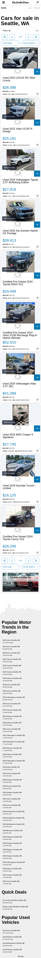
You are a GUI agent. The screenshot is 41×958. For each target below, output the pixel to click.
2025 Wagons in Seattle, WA (12, 851)
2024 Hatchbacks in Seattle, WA (13, 813)
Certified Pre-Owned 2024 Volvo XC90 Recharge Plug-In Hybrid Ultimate (20, 335)
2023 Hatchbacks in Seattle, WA (13, 743)
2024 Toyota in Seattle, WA (12, 660)
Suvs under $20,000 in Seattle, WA (14, 901)
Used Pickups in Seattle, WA (12, 951)
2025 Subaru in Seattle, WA (12, 724)
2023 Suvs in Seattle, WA (11, 654)
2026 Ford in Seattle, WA (11, 882)
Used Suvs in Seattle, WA (11, 932)
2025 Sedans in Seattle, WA (12, 717)
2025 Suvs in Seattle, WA (11, 641)
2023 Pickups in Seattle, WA (12, 838)
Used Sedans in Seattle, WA (12, 938)
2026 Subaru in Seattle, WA (12, 870)
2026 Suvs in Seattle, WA (11, 686)
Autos (3, 7)
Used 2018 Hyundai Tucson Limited (18, 487)
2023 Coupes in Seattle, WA (12, 876)
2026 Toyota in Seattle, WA (12, 673)
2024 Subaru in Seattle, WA (12, 756)
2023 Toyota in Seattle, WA (12, 711)
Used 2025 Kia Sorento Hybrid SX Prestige (20, 232)
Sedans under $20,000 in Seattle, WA (15, 908)
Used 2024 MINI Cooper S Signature (18, 436)
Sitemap (21, 956)
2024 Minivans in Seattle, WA (13, 832)
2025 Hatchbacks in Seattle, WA (13, 819)
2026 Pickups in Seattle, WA (12, 857)
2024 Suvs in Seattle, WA (11, 648)
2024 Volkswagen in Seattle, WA (14, 762)
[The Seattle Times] (20, 2)
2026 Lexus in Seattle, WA (11, 806)
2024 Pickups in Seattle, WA (12, 781)
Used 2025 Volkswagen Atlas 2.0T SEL (19, 385)
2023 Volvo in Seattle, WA (11, 775)
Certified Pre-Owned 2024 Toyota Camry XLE (18, 537)
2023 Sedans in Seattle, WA (12, 749)
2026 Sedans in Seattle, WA (12, 794)
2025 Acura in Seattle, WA (12, 787)
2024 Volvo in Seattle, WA (11, 800)
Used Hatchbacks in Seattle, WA (13, 944)
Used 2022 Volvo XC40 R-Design (18, 130)
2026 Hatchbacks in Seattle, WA (13, 825)
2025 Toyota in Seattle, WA (12, 667)
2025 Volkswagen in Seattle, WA (14, 698)
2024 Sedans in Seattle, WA (12, 679)
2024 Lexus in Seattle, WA (11, 705)
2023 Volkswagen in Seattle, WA (14, 737)
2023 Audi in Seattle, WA (11, 768)
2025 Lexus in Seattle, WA (11, 730)
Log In (30, 8)
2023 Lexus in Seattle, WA (11, 692)
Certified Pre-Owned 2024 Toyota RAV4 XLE (18, 283)
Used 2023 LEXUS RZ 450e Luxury (19, 79)
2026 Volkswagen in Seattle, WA (14, 863)
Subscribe (37, 8)
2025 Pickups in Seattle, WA (12, 844)
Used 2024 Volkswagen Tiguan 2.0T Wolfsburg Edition (20, 181)
